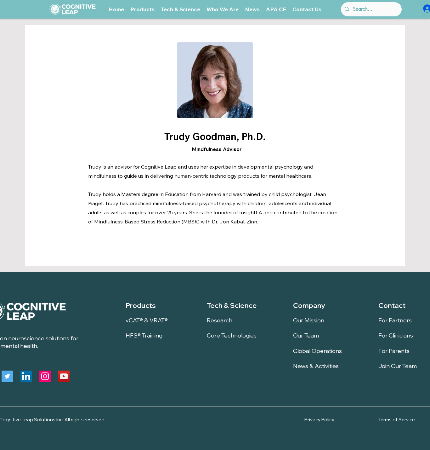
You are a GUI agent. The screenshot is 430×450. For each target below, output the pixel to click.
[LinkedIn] (26, 376)
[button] (142, 9)
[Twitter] (7, 376)
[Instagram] (45, 376)
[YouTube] (64, 376)
